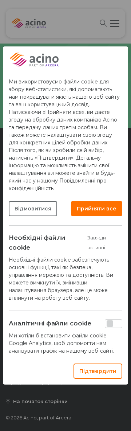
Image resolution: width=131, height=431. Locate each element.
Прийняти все (96, 208)
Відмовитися (33, 208)
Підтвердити (97, 371)
